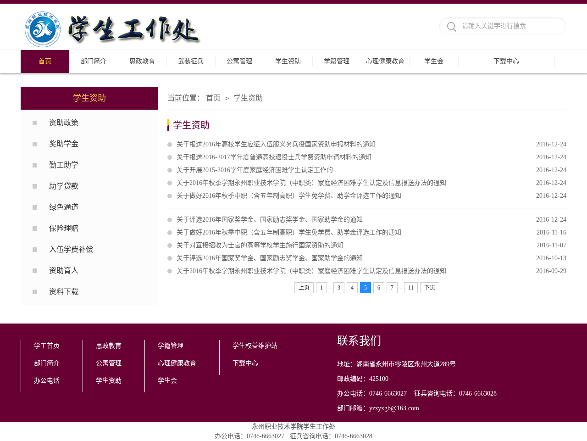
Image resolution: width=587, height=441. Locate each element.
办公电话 (47, 380)
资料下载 (63, 292)
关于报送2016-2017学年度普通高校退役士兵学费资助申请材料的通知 (371, 157)
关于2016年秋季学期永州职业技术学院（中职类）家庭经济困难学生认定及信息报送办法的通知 (371, 182)
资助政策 (63, 123)
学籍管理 (336, 61)
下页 (429, 288)
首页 (45, 61)
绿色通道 (63, 207)
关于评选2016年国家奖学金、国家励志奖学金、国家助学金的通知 (371, 219)
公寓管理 (239, 61)
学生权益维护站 (255, 345)
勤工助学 (63, 165)
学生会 (433, 61)
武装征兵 (191, 61)
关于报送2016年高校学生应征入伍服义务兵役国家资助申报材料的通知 (371, 144)
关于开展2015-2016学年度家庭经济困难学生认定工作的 (371, 170)
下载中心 (506, 61)
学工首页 (47, 345)
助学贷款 (63, 186)
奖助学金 (63, 144)
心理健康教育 (385, 61)
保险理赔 (63, 228)
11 (411, 288)
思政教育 (142, 61)
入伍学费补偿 (71, 249)
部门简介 (93, 61)
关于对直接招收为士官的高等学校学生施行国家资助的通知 (371, 245)
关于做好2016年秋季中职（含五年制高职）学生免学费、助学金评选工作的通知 (371, 195)
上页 (304, 288)
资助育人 (63, 270)
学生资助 (288, 61)
